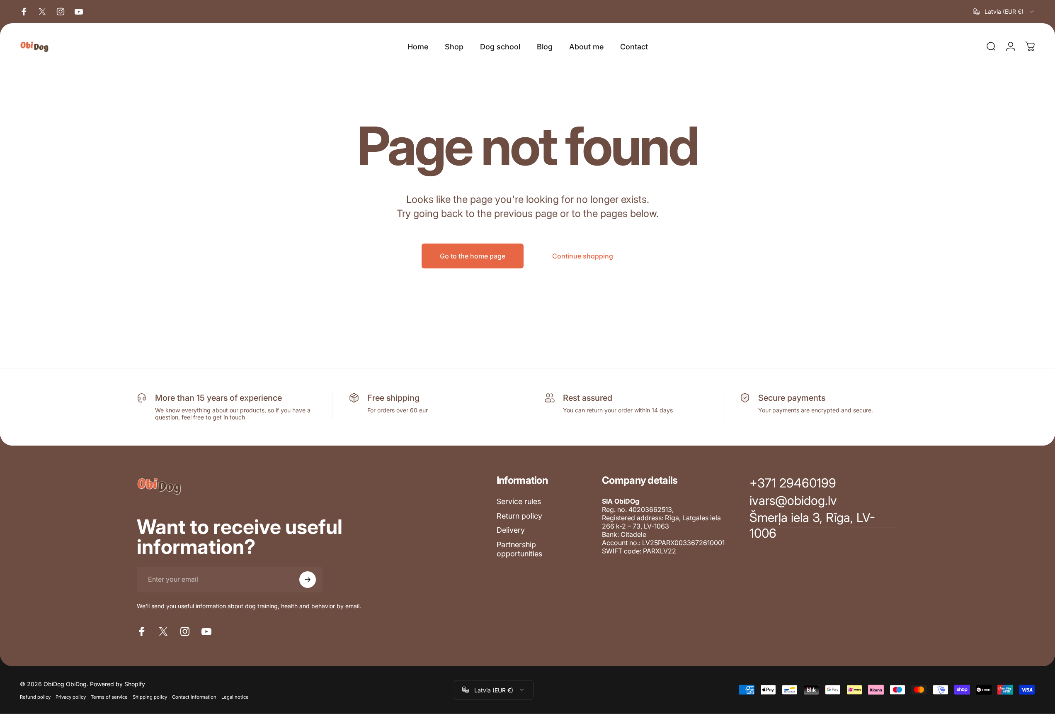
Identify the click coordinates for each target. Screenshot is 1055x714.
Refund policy (35, 696)
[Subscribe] (307, 579)
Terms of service (109, 696)
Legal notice (235, 696)
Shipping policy (150, 696)
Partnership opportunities (519, 549)
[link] (823, 525)
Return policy (519, 516)
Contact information (194, 696)
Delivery (511, 530)
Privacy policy (71, 696)
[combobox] (1004, 11)
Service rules (519, 501)
